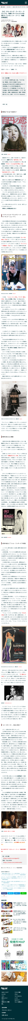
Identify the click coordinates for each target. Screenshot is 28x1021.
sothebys (20, 666)
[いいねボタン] (4, 896)
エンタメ (8, 7)
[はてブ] (17, 893)
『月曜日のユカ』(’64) (12, 455)
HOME (3, 7)
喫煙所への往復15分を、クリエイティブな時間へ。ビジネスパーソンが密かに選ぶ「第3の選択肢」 (20, 904)
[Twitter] (11, 893)
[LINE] (23, 893)
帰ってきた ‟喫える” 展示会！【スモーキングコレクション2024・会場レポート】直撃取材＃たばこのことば (19, 921)
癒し (3, 1004)
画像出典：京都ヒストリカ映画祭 (9, 831)
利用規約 (4, 1012)
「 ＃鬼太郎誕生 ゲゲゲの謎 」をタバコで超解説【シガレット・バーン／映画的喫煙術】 (13, 888)
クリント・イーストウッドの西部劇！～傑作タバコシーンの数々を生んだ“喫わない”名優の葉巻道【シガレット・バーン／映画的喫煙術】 (13, 878)
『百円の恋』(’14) (17, 160)
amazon (9, 154)
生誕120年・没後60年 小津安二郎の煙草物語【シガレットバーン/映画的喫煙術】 (13, 882)
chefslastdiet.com (8, 702)
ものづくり (17, 1000)
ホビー (3, 1000)
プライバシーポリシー (7, 1010)
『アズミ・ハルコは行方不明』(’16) (14, 164)
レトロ (16, 998)
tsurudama (9, 537)
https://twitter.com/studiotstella (13, 862)
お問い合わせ (5, 1015)
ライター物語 (17, 992)
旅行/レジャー (5, 998)
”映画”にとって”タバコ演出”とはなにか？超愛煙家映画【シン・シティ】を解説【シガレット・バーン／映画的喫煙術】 (13, 885)
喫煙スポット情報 (5, 1002)
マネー (3, 996)
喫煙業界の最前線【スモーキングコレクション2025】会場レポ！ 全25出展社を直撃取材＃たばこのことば (19, 913)
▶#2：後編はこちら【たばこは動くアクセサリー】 (14, 73)
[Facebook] (4, 893)
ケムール (12, 1018)
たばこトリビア (5, 992)
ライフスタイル (18, 996)
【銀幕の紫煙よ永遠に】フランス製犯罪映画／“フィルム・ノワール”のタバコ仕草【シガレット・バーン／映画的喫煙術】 (13, 874)
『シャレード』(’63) (12, 297)
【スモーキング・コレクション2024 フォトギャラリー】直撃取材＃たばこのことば (19, 929)
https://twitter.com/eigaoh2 (11, 858)
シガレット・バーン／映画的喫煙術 (9, 21)
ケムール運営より (18, 1002)
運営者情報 (4, 1007)
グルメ (16, 994)
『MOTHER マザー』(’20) (7, 172)
